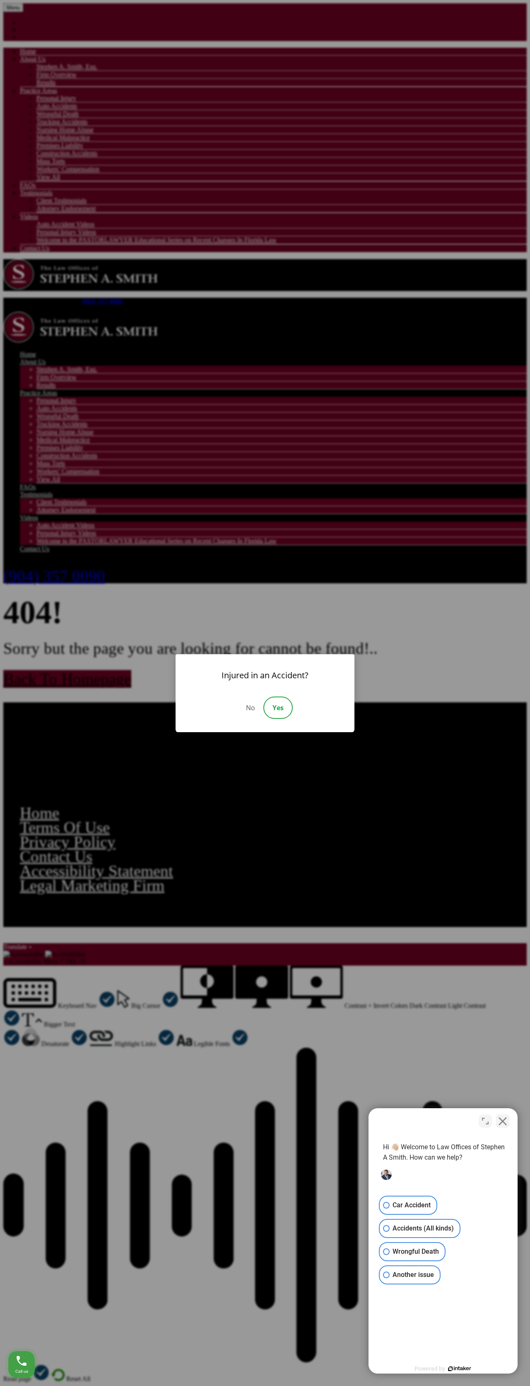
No (250, 707)
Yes (278, 707)
